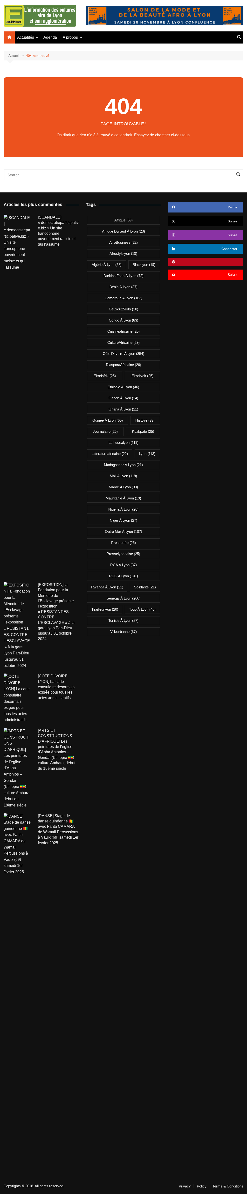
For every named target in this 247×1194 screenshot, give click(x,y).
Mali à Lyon (123, 476)
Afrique (123, 220)
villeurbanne (123, 632)
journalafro (105, 431)
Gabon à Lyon (123, 398)
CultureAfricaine (123, 342)
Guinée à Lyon (107, 420)
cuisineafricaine (123, 331)
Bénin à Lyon (123, 287)
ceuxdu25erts (123, 309)
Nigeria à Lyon (123, 509)
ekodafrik (105, 376)
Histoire (145, 420)
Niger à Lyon (123, 520)
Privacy (185, 1186)
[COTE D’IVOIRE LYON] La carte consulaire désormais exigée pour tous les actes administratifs (56, 687)
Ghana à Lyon (123, 409)
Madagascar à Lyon (123, 465)
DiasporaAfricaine (123, 365)
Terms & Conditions (228, 1186)
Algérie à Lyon (107, 265)
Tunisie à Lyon (123, 620)
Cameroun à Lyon (123, 298)
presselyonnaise (123, 554)
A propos (70, 37)
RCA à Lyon (123, 565)
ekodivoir (142, 376)
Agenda (50, 37)
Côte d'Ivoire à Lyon (123, 354)
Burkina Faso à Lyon (123, 276)
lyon (147, 454)
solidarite (145, 587)
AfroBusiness (123, 242)
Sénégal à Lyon (123, 598)
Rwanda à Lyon (107, 587)
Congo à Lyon (123, 320)
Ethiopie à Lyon (123, 387)
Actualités (25, 37)
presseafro (123, 543)
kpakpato (143, 431)
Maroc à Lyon (123, 487)
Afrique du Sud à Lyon (123, 231)
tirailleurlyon (104, 609)
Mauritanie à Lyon (123, 498)
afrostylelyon (123, 253)
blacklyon (144, 265)
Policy (201, 1186)
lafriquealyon (123, 442)
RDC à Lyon (123, 576)
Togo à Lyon (142, 609)
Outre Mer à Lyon (123, 531)
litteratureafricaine (110, 454)
